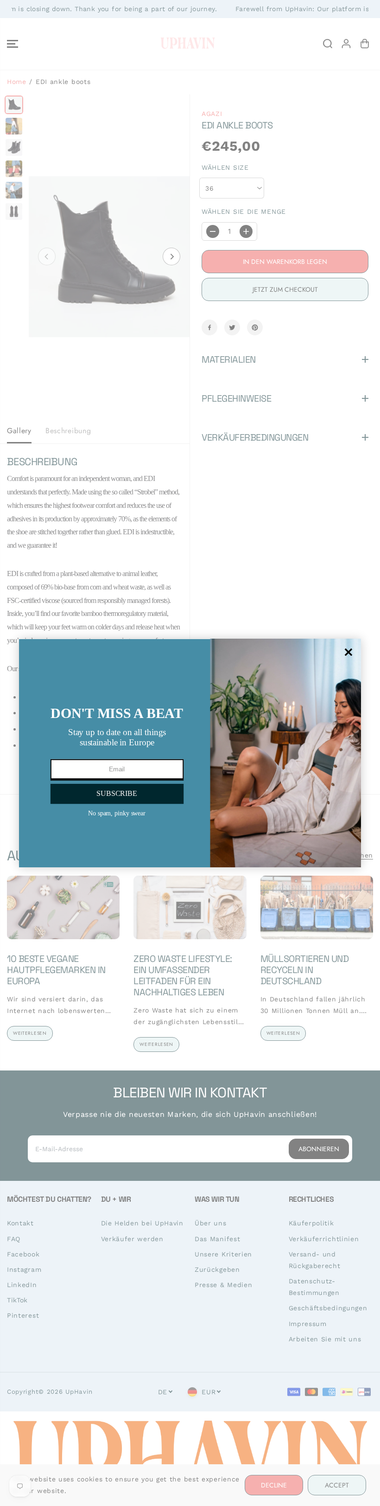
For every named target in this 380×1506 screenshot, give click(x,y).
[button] (116, 793)
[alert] (190, 753)
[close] (349, 652)
